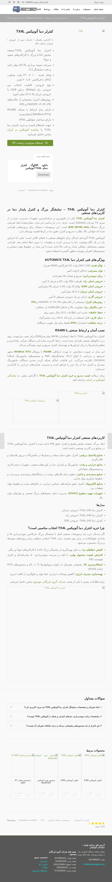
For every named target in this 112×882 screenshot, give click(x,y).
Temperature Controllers (38, 190)
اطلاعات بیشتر (87, 794)
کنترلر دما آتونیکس (81, 820)
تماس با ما (43, 864)
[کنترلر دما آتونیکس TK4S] (110, 441)
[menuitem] (99, 2)
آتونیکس (21, 190)
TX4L (42, 820)
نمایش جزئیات (97, 794)
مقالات (45, 867)
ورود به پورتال (98, 2)
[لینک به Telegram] (14, 2)
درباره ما (44, 861)
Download (43, 174)
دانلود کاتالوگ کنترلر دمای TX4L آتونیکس (34, 167)
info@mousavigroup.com (94, 864)
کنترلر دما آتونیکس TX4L (92, 18)
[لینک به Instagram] (18, 2)
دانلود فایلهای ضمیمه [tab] (43, 156)
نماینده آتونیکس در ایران (23, 129)
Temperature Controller (27, 820)
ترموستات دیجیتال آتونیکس (59, 820)
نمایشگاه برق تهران (40, 871)
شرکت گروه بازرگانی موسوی (49, 581)
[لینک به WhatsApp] (9, 2)
